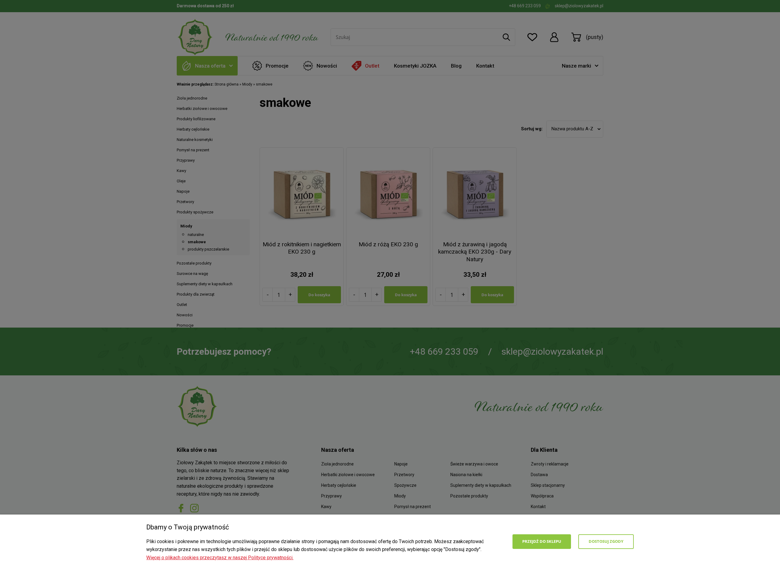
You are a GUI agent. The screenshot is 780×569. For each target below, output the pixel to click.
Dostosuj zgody (606, 541)
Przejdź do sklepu (541, 541)
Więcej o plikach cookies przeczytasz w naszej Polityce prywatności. (219, 557)
